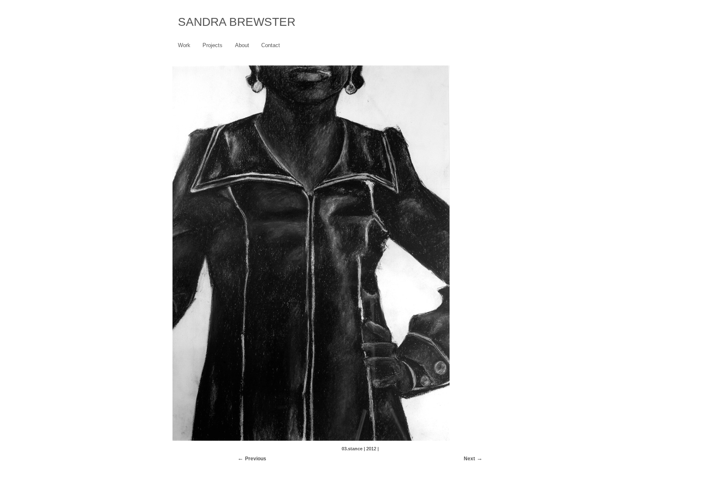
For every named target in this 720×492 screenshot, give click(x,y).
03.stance (352, 448)
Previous (255, 459)
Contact (270, 45)
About (242, 45)
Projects (212, 45)
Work (184, 45)
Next (469, 459)
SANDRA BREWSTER (236, 21)
